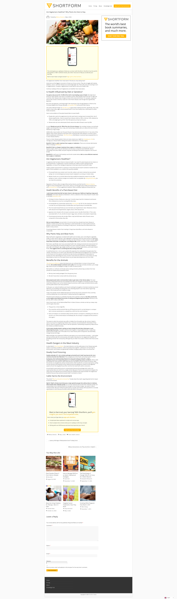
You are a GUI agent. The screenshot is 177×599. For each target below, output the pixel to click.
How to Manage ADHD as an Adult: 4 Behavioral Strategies (70, 475)
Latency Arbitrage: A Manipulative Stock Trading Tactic (63, 440)
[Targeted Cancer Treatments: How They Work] (70, 486)
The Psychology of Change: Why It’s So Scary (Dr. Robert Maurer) (87, 475)
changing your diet (88, 139)
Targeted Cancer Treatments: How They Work (69, 504)
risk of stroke (75, 203)
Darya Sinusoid (68, 508)
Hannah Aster (51, 508)
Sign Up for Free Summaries (122, 6)
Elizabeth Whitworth (86, 479)
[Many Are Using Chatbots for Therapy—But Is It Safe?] (53, 486)
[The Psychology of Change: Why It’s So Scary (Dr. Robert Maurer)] (87, 456)
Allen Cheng (84, 507)
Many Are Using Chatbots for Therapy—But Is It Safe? (53, 504)
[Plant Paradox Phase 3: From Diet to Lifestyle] (53, 456)
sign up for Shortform (70, 417)
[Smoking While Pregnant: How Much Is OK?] (87, 486)
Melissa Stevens (60, 17)
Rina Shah (50, 477)
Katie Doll (66, 479)
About (100, 6)
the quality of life (72, 105)
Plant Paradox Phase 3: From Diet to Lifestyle (52, 474)
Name (48, 545)
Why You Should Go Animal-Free (61, 379)
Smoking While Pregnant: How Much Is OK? (87, 504)
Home (90, 6)
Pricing (95, 6)
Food (69, 434)
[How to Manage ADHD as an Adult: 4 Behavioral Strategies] (70, 456)
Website (48, 561)
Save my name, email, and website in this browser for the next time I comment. (66, 567)
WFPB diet (58, 144)
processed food (53, 187)
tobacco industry (90, 184)
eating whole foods (90, 178)
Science (78, 434)
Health (73, 434)
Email (48, 553)
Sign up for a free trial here (74, 76)
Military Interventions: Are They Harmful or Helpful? (82, 447)
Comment (49, 525)
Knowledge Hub (108, 6)
